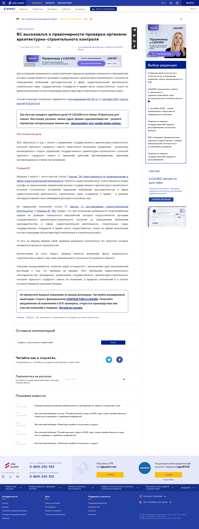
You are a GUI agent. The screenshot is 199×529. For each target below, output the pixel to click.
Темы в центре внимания (55, 514)
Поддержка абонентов (97, 503)
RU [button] (163, 3)
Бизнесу (37, 3)
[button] (3, 3)
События (66, 9)
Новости (23, 9)
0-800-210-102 (42, 476)
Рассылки (92, 511)
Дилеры (5, 507)
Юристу (50, 3)
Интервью (52, 9)
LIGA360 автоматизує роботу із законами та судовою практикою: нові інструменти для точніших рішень (165, 95)
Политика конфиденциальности (14, 511)
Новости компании (52, 503)
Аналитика (37, 9)
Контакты (92, 514)
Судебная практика (25, 29)
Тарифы (110, 475)
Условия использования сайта (14, 514)
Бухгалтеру (65, 3)
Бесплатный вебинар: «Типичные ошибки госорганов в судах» (66, 424)
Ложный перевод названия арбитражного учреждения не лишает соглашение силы (77, 405)
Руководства (50, 507)
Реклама (5, 518)
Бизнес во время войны (105, 9)
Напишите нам (94, 507)
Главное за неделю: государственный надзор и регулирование (161, 156)
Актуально (80, 9)
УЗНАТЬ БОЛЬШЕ (161, 199)
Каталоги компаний (53, 511)
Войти (113, 342)
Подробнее (168, 480)
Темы (192, 9)
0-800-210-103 (42, 466)
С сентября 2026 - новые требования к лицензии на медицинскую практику (161, 111)
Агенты (5, 503)
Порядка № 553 (46, 211)
